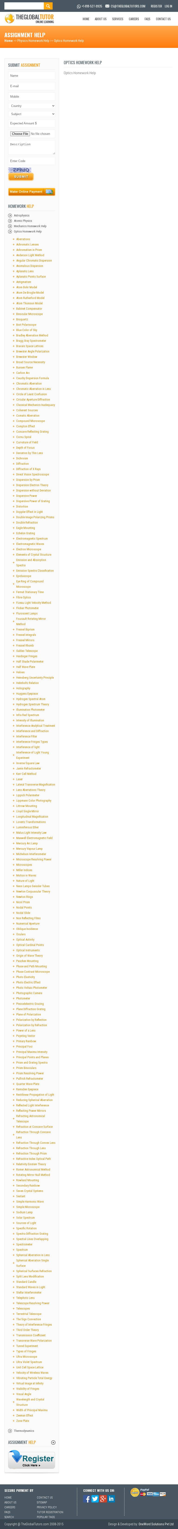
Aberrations (23, 239)
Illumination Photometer (30, 709)
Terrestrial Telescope (28, 1314)
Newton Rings (24, 897)
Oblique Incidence (27, 929)
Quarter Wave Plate (27, 1084)
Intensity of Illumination (30, 720)
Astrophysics (21, 215)
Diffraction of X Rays (28, 469)
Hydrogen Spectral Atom (30, 699)
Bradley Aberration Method (32, 335)
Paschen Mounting (27, 961)
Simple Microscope (27, 1207)
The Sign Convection (28, 1319)
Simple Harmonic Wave (30, 1201)
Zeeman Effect (24, 1415)
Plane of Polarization (28, 1014)
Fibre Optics (23, 597)
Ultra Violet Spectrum (29, 1362)
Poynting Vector (25, 1036)
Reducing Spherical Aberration (34, 1100)
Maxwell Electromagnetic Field (34, 838)
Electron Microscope (28, 549)
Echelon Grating (25, 533)
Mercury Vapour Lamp (29, 848)
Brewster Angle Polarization (32, 351)
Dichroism (22, 458)
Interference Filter (26, 736)
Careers (134, 19)
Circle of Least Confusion (31, 394)
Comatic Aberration (27, 415)
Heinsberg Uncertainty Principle (35, 677)
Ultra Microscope (26, 1356)
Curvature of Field (27, 442)
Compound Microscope (30, 421)
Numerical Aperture (27, 923)
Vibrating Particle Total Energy (34, 1378)
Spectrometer (24, 1244)
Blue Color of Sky (26, 330)
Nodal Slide (23, 913)
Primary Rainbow (26, 1041)
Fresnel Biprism (25, 629)
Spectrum (22, 1249)
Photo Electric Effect (28, 982)
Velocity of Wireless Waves (32, 1372)
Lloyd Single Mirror (27, 811)
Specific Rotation (26, 1228)
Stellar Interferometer (28, 1292)
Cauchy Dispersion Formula (32, 378)
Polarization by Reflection (31, 1020)
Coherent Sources (27, 410)
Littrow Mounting (26, 806)
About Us (101, 19)
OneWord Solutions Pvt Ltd (156, 1524)
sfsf (31, 1459)
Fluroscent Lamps (27, 613)
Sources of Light (26, 1223)
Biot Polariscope (26, 324)
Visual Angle (23, 1394)
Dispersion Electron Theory (32, 485)
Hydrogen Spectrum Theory (32, 704)
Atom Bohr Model (26, 287)
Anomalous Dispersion (29, 266)
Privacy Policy (47, 1507)
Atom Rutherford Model (30, 298)
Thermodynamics (24, 1431)
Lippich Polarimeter (27, 795)
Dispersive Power (26, 496)
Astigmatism (23, 282)
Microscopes (24, 864)
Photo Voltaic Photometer (31, 987)
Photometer (23, 998)
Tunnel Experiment (27, 1346)
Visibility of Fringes (27, 1388)
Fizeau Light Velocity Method (33, 602)
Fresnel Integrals (26, 635)
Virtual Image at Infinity (29, 1383)
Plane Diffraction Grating (30, 1009)
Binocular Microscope (29, 314)
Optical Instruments (28, 950)
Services (117, 19)
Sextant (20, 1196)
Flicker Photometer (27, 608)
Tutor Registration (50, 1512)
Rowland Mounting (27, 1180)
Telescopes (23, 1308)
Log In (168, 6)
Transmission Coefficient (31, 1335)
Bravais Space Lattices (29, 346)
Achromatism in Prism (29, 250)
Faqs (147, 19)
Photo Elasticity (25, 977)
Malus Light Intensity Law (31, 832)
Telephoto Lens (25, 1298)
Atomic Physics (23, 220)
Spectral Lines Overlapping (32, 1239)
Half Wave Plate (25, 667)
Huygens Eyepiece (27, 693)
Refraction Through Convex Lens (35, 1142)
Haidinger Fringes (26, 656)
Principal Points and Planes (32, 1057)
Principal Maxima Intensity (31, 1052)
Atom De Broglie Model (30, 292)
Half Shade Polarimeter (30, 661)
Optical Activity (25, 939)
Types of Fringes (26, 1351)
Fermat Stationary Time (30, 592)
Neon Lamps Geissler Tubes (33, 886)
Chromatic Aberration (29, 383)
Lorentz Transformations (31, 822)
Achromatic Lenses (27, 244)
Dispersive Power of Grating (33, 501)
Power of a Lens (25, 1030)
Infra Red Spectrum (27, 715)
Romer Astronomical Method (33, 1169)
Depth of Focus (25, 447)
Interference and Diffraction (32, 731)
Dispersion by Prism (28, 479)
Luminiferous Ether (27, 827)
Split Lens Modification (30, 1276)
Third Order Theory (27, 1330)
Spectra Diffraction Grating (32, 1233)
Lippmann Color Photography (33, 800)
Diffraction (22, 463)
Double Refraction (27, 522)
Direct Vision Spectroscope (32, 474)
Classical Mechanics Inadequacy (35, 405)
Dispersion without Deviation (33, 490)
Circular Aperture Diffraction (33, 399)
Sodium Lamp (24, 1212)
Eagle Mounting (25, 528)
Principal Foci (24, 1046)
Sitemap (42, 1502)
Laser (19, 779)
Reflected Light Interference (32, 1105)
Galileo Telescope (27, 651)
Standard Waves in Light (30, 1287)
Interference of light (28, 747)
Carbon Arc (23, 373)
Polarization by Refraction (31, 1025)
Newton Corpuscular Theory (33, 891)
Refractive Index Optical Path (33, 1159)
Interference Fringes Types (32, 741)
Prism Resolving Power (30, 1073)
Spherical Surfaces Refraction (34, 1271)
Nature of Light (25, 880)
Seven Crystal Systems (29, 1191)
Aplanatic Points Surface (31, 276)
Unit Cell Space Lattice (29, 1367)
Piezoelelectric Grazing (30, 1003)
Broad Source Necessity (30, 362)
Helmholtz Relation (27, 683)
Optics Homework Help (69, 41)
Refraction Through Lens (31, 1148)
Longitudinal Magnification (32, 816)
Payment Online (31, 192)
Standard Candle (26, 1282)
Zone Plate (22, 1421)
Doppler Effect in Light (29, 512)
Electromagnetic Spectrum (32, 538)
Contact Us (163, 19)
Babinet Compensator (29, 308)
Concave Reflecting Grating (32, 431)
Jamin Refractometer (28, 768)
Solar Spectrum (25, 1217)
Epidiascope (23, 576)
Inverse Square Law (28, 763)
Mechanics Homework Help (30, 226)
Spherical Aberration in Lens (33, 1255)
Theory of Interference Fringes (34, 1324)
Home (86, 19)
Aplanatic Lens (25, 271)
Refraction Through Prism (31, 1153)
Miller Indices (24, 870)
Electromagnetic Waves (30, 544)
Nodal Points (24, 907)
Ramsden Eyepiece (27, 1089)
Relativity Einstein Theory (31, 1164)
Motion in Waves (26, 875)
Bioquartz (22, 319)
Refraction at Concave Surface (34, 1126)
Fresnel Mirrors (25, 640)
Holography (23, 688)
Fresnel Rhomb (25, 645)
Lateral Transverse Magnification (35, 784)
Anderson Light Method (30, 255)
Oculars (20, 934)
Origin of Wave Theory (29, 955)
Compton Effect (25, 426)
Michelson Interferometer (31, 854)
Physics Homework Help (33, 41)
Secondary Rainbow (28, 1185)
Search (9, 1517)
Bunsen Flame (24, 367)
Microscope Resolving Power (33, 859)
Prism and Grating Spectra (32, 1062)
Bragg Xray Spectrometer (31, 340)
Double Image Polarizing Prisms (35, 517)
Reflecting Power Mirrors (31, 1110)
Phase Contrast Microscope (33, 971)
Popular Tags (46, 1517)
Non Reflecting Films (28, 918)
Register (156, 6)
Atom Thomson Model (29, 303)
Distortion (22, 506)
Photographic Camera (29, 993)
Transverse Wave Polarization (34, 1340)
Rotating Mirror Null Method (33, 1175)
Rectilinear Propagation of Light (35, 1094)
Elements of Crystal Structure (33, 554)
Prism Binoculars (26, 1068)
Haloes (20, 672)
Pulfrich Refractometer (29, 1078)
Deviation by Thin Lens (29, 453)
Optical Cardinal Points (30, 945)
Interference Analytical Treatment (35, 725)
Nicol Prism (23, 902)
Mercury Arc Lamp (27, 843)
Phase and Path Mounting (31, 966)
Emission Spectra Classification (35, 570)
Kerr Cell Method (26, 774)
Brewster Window (26, 356)
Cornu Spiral (23, 437)
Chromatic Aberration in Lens (33, 389)
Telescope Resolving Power (32, 1303)
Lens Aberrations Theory (30, 790)
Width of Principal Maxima (32, 1410)
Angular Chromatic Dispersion (34, 260)
